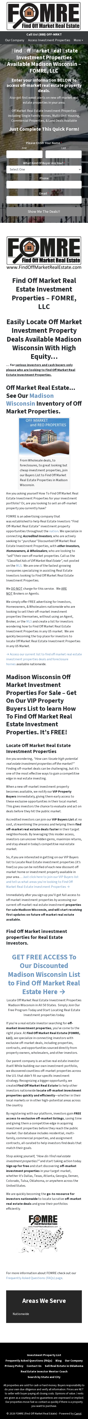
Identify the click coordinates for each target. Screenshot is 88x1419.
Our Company (14, 40)
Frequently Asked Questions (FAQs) (29, 1361)
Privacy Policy (14, 1366)
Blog (58, 1361)
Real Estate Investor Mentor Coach (44, 1371)
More (77, 40)
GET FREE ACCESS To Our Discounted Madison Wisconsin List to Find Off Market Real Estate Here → (44, 974)
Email (44, 193)
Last (63, 148)
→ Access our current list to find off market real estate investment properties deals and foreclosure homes (44, 659)
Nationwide (21, 1314)
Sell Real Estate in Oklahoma (64, 1366)
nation (54, 531)
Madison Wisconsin (30, 399)
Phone (44, 178)
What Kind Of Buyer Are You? (44, 163)
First (24, 148)
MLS (19, 565)
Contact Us (34, 1366)
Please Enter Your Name (44, 143)
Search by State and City (44, 1377)
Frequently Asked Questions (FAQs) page (34, 1278)
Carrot (77, 1414)
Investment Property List (44, 1355)
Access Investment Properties (49, 40)
